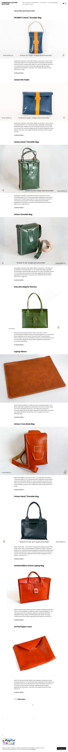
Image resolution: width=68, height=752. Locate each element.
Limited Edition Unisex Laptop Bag (29, 565)
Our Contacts (26, 4)
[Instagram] (65, 3)
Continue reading (19, 73)
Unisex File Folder (21, 80)
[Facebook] (64, 3)
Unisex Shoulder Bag (23, 214)
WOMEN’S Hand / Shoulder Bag (27, 17)
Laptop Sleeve (20, 351)
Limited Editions (34, 2)
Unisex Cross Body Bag (24, 424)
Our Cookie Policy (32, 749)
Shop (23, 2)
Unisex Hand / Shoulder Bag (26, 142)
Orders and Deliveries (53, 2)
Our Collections (43, 2)
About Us (31, 4)
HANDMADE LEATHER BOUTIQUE (9, 3)
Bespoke (28, 2)
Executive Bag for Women (25, 287)
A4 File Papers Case (23, 626)
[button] (2, 718)
